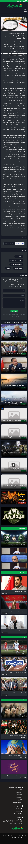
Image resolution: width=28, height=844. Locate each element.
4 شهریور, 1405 (23, 737)
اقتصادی (18, 792)
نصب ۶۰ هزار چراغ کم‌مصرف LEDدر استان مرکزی (14, 453)
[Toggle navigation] (25, 10)
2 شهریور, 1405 (5, 613)
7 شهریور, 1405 (5, 593)
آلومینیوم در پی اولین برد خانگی (20, 542)
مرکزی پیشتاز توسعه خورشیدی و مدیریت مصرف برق (14, 403)
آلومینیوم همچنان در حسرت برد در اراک (19, 651)
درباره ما (18, 811)
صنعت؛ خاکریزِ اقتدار (14, 337)
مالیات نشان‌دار (18, 268)
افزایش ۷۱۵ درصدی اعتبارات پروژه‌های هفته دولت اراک (14, 369)
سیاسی (18, 790)
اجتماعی (18, 795)
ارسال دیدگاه (14, 311)
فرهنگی (18, 797)
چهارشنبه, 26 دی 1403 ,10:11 (15, 55)
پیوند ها (18, 809)
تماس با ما (17, 814)
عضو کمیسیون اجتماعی (16, 260)
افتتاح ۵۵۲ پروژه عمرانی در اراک (14, 353)
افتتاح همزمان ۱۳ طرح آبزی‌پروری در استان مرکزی (14, 486)
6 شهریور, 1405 (22, 544)
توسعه (8, 268)
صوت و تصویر (16, 802)
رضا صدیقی (19, 256)
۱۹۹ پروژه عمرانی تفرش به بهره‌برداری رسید (14, 420)
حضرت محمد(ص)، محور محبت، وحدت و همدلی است (17, 714)
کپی (19, 244)
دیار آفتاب (9, 59)
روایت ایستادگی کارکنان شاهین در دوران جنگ (14, 469)
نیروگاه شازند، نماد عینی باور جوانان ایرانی (14, 437)
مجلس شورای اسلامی (16, 264)
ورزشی (18, 800)
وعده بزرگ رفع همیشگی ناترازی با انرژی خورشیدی (14, 386)
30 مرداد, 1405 (5, 633)
